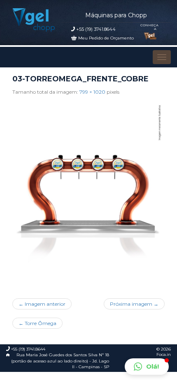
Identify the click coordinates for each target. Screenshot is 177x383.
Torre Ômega (37, 323)
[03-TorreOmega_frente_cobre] (88, 194)
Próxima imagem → (134, 304)
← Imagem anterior (42, 304)
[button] (147, 366)
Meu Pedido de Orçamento (106, 38)
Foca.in (163, 354)
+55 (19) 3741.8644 (96, 29)
